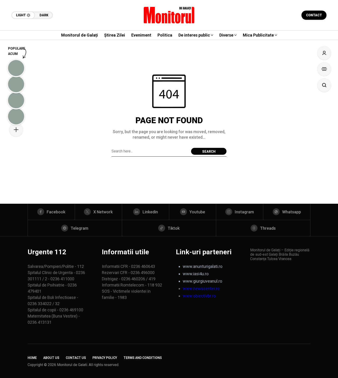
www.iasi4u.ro (196, 273)
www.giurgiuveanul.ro (202, 281)
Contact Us (76, 358)
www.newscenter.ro (201, 288)
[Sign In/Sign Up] (324, 53)
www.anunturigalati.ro (202, 266)
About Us (51, 358)
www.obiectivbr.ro (199, 295)
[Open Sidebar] (324, 69)
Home (32, 358)
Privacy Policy (104, 358)
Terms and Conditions (142, 358)
